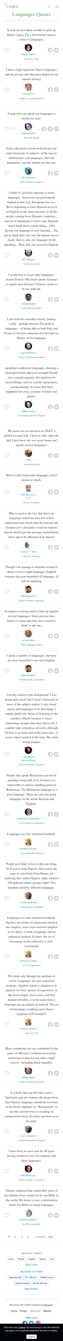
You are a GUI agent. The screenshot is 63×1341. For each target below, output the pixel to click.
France (22, 357)
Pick (31, 59)
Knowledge (23, 415)
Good (32, 264)
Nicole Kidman (40, 1283)
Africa (29, 907)
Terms (13, 1311)
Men (26, 138)
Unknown (33, 415)
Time (27, 1033)
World (22, 823)
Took (36, 59)
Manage (29, 600)
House (32, 1224)
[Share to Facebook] (50, 50)
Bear (23, 645)
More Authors (31, 1288)
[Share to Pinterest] (56, 128)
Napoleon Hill (15, 1277)
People (26, 264)
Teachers (39, 765)
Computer (31, 1082)
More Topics (31, 1264)
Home (26, 464)
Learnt (39, 645)
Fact (29, 556)
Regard (23, 98)
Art (24, 556)
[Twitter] (31, 1323)
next (50, 1236)
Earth (22, 182)
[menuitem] (13, 1311)
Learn (23, 308)
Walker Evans (46, 1277)
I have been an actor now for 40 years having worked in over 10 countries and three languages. (31, 1155)
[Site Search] (49, 7)
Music (26, 502)
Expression (36, 965)
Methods (39, 853)
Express (29, 823)
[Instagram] (38, 1323)
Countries (29, 1180)
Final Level (47, 1305)
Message (35, 556)
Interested (30, 765)
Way (38, 264)
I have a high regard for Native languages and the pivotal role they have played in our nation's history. (31, 74)
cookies (22, 1327)
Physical (41, 415)
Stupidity (40, 1082)
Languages (32, 98)
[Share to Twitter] (56, 50)
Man (30, 138)
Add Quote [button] (35, 1311)
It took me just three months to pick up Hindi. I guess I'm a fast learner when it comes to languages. (31, 35)
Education (29, 182)
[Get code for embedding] (12, 128)
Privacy (23, 1311)
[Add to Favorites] (6, 50)
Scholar (21, 1140)
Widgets (47, 1311)
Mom (32, 464)
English (22, 600)
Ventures (41, 1140)
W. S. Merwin (31, 1277)
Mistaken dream (37, 357)
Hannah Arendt (22, 1283)
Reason (22, 1082)
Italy (27, 357)
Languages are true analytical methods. (31, 834)
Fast (26, 59)
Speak (36, 138)
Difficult (30, 308)
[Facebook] (24, 1323)
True (22, 853)
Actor (21, 1180)
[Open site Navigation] (57, 7)
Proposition (31, 1140)
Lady (37, 464)
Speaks (38, 308)
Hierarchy (39, 182)
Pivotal (41, 98)
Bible (38, 1224)
